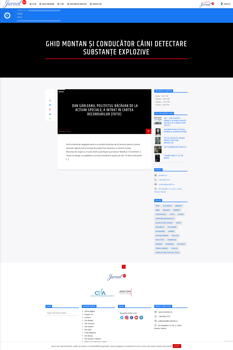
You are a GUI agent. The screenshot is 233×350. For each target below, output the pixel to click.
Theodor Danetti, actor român (173, 157)
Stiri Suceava (89, 323)
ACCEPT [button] (177, 346)
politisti (160, 240)
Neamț (171, 231)
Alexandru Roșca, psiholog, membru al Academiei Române (175, 130)
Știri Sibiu (88, 329)
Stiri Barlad (88, 320)
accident (167, 206)
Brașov (166, 210)
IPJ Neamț (172, 227)
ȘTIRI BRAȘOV (90, 333)
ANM (158, 210)
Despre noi (88, 314)
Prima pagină (89, 311)
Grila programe (48, 4)
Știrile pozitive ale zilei (167, 253)
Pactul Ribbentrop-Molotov (175, 147)
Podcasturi (97, 4)
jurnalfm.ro (162, 175)
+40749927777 (164, 180)
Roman (159, 244)
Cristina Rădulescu (165, 219)
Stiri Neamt (88, 326)
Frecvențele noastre (78, 4)
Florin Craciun (64, 130)
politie (175, 236)
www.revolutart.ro (165, 312)
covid (180, 214)
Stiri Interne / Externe (92, 339)
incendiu (160, 227)
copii (172, 214)
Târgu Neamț (162, 248)
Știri (34, 4)
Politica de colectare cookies (95, 342)
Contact (87, 317)
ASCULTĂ (226, 4)
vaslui (174, 248)
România (170, 244)
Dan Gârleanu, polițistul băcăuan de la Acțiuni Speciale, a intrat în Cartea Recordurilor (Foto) (105, 110)
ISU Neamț (160, 231)
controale (161, 214)
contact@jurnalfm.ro (166, 184)
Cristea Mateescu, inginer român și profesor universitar (174, 140)
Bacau (61, 92)
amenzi (178, 206)
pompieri (172, 240)
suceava (181, 244)
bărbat (176, 210)
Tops (62, 4)
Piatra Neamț (162, 236)
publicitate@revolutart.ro (168, 321)
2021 (158, 206)
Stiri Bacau (88, 336)
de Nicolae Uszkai (164, 223)
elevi (178, 223)
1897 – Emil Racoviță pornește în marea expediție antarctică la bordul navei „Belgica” (175, 121)
